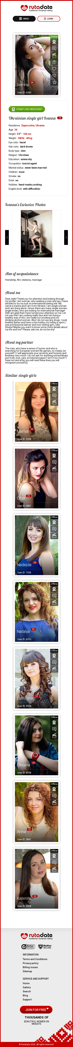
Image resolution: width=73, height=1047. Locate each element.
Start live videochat (29, 109)
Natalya (23, 631)
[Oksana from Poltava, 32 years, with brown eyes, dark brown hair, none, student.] (36, 745)
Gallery (27, 987)
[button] (7, 237)
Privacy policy (30, 963)
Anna (21, 831)
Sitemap (27, 971)
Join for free (36, 1010)
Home (26, 983)
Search (27, 991)
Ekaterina (25, 698)
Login (50, 19)
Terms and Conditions (35, 959)
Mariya (23, 431)
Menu (26, 19)
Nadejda (24, 564)
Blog (25, 995)
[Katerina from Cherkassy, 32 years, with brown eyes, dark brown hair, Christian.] (36, 879)
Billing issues (30, 967)
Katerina (24, 898)
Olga (21, 498)
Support (27, 999)
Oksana (23, 765)
